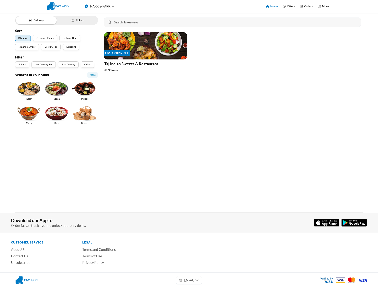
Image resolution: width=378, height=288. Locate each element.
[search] (232, 22)
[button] (145, 53)
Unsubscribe (20, 263)
